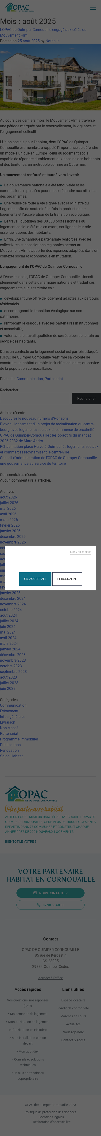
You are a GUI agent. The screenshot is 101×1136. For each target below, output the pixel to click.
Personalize (67, 579)
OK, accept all (35, 579)
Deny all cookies (80, 552)
